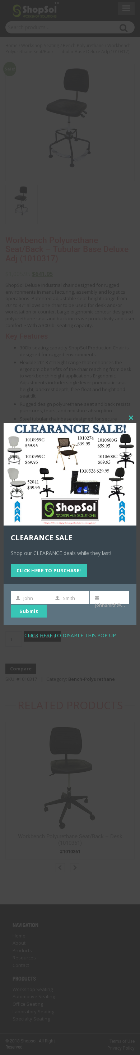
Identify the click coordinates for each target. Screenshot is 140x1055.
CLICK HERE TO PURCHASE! (49, 570)
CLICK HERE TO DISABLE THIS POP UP (70, 635)
